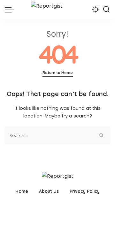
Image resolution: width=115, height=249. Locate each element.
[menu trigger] (11, 9)
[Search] (106, 9)
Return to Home (57, 72)
